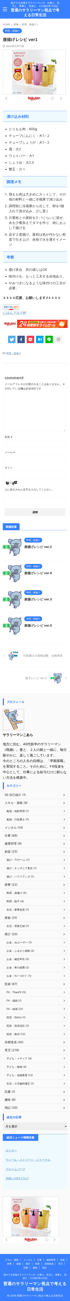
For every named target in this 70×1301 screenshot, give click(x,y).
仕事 (39, 1259)
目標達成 (48, 1263)
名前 (8, 436)
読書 (26, 1267)
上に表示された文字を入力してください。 (29, 489)
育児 (60, 1263)
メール (10, 452)
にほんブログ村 (14, 313)
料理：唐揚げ (13, 353)
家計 (28, 1263)
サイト (9, 467)
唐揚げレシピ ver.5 (38, 625)
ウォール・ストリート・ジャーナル (28, 1160)
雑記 (44, 1267)
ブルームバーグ (15, 1169)
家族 (18, 1263)
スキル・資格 (11, 1259)
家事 (9, 1263)
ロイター (11, 1150)
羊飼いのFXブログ (17, 1178)
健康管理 (50, 1259)
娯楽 (62, 1259)
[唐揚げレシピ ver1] (39, 339)
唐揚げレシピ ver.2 (38, 547)
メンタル (27, 1259)
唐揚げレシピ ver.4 (38, 573)
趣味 (35, 1267)
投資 (37, 1263)
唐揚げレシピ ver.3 (38, 599)
